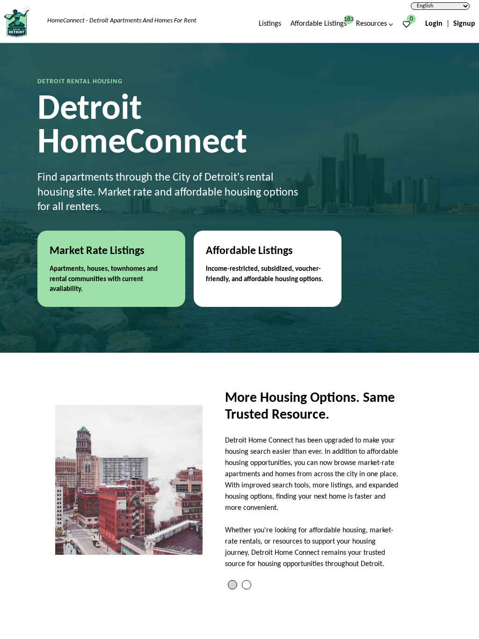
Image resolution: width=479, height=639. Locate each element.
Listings (270, 24)
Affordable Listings (318, 23)
